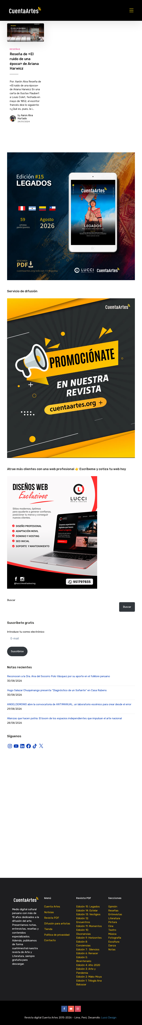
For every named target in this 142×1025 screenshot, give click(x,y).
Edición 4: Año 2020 (88, 965)
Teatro (112, 930)
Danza (112, 945)
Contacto (50, 940)
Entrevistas (115, 914)
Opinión (112, 906)
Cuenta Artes (52, 906)
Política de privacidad (56, 934)
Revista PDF (51, 917)
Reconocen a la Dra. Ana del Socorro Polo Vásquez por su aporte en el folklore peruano (58, 676)
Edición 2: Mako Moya (89, 976)
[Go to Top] (135, 1017)
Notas (112, 949)
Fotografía (114, 937)
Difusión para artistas (57, 923)
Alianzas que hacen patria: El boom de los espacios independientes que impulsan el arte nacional (64, 718)
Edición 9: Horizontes (89, 937)
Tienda (48, 929)
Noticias (49, 912)
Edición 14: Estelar (87, 910)
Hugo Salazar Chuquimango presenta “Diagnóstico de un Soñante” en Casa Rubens (57, 690)
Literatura (114, 918)
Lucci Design (109, 1017)
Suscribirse (17, 651)
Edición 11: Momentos (89, 926)
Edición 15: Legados (88, 906)
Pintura (112, 922)
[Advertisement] (71, 782)
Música (112, 933)
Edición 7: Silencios (88, 949)
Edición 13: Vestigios (88, 914)
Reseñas (15, 49)
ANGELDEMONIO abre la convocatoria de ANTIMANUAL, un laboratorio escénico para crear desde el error (69, 704)
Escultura (113, 941)
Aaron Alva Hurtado (25, 117)
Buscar (11, 600)
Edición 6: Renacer (87, 953)
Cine (110, 926)
